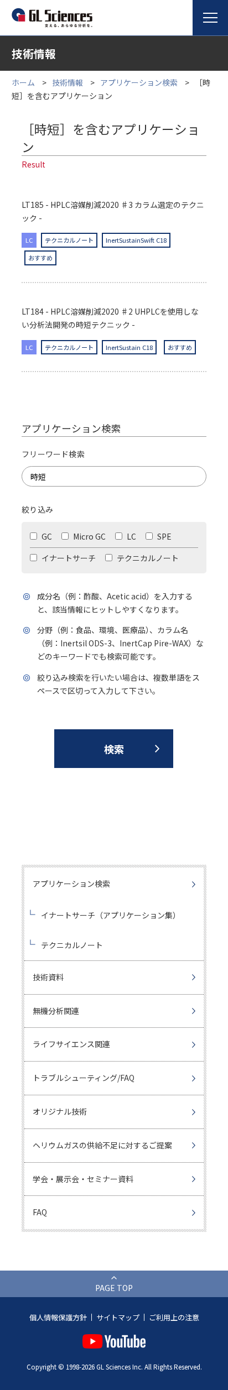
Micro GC (88, 536)
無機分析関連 (56, 1010)
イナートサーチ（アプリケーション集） (110, 915)
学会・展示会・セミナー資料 (83, 1178)
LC (130, 536)
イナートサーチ (68, 557)
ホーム (23, 82)
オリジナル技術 (60, 1111)
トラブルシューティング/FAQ (83, 1077)
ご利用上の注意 (174, 1317)
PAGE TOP (114, 1287)
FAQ (40, 1211)
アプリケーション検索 (139, 82)
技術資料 (48, 977)
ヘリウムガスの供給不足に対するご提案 (102, 1145)
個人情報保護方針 (58, 1317)
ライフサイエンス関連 (71, 1043)
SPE (164, 536)
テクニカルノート (147, 557)
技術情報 (67, 82)
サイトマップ (117, 1317)
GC (46, 536)
